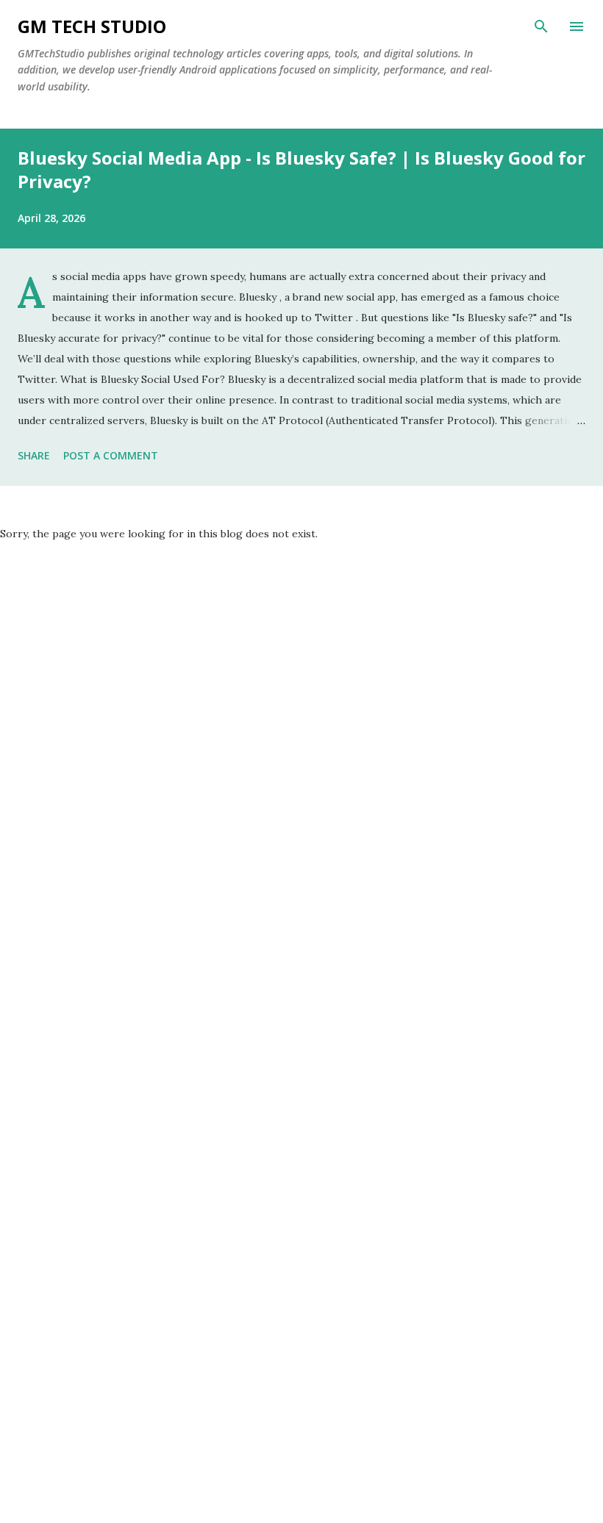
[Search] (541, 26)
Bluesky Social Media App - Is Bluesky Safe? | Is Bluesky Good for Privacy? (301, 169)
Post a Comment (110, 455)
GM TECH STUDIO (92, 26)
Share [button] (34, 455)
